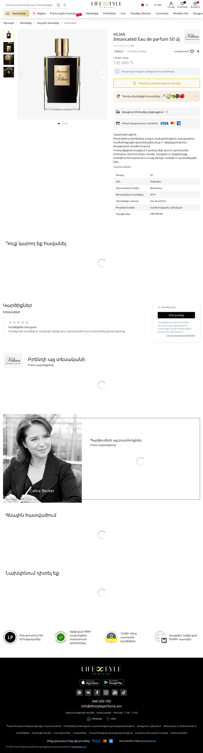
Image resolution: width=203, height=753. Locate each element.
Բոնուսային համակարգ (65, 13)
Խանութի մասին (41, 732)
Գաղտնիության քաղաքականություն (111, 732)
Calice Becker (156, 213)
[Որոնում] (65, 5)
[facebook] (97, 692)
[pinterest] (79, 692)
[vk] (88, 692)
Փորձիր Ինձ (180, 13)
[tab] (58, 123)
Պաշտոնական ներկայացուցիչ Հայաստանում (34, 726)
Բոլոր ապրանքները (41, 365)
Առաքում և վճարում (149, 726)
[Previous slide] (20, 74)
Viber (113, 718)
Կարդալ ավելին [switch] (122, 166)
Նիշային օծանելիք (48, 22)
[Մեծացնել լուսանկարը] (62, 74)
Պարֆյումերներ (140, 13)
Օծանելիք (92, 13)
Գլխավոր (8, 22)
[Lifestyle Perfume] (107, 4)
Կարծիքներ (22, 732)
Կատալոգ (19, 13)
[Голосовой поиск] (58, 5)
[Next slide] (103, 74)
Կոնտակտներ (178, 732)
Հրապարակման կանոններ (181, 335)
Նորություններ (62, 732)
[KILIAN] (192, 36)
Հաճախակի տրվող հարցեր (151, 732)
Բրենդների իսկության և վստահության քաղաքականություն (99, 726)
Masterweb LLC (79, 746)
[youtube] (115, 692)
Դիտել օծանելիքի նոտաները (141, 96)
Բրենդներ (109, 13)
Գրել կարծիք (176, 315)
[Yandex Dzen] (124, 692)
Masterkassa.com (148, 740)
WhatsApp (97, 718)
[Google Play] (113, 683)
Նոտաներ (162, 13)
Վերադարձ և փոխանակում (179, 726)
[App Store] (90, 683)
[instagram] (106, 692)
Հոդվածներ (80, 732)
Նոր (123, 13)
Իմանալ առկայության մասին (159, 83)
